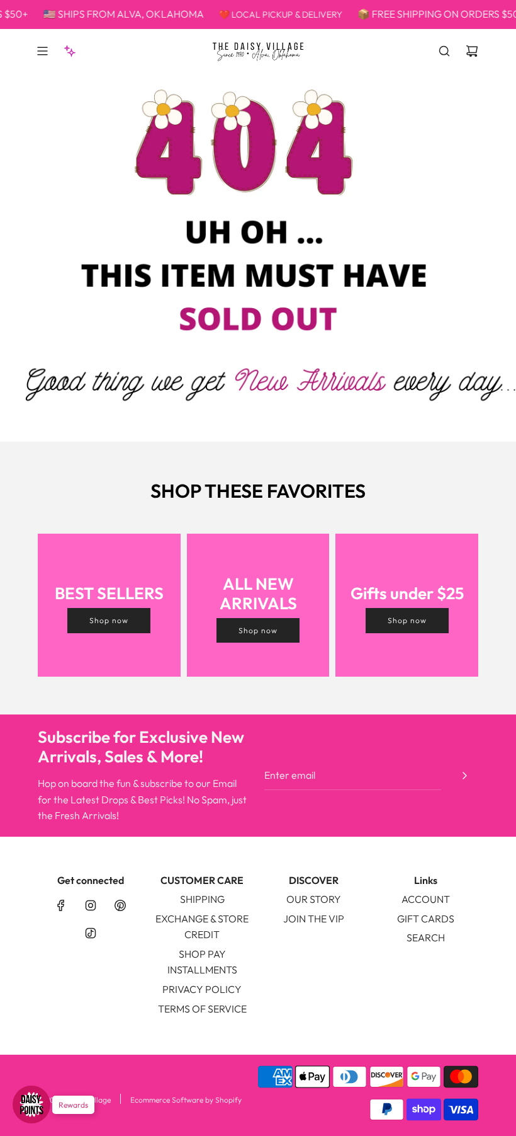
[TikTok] (90, 933)
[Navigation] (42, 51)
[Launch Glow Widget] (31, 1104)
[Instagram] (90, 905)
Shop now (108, 620)
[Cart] (472, 51)
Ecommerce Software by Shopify (186, 1099)
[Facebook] (61, 905)
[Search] (444, 51)
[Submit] (464, 775)
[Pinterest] (120, 905)
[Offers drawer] (70, 51)
